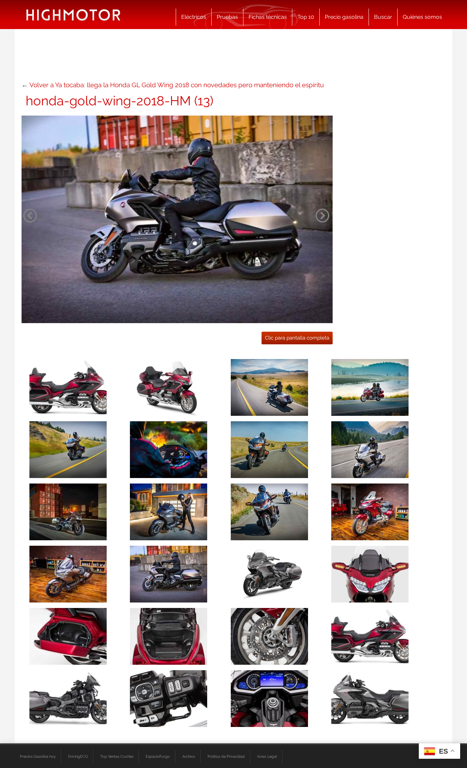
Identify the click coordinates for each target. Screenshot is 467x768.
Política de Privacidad (226, 756)
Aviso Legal (267, 756)
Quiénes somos (422, 17)
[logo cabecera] (73, 14)
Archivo (188, 756)
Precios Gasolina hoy (38, 756)
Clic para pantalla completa (297, 338)
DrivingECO (78, 756)
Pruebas (227, 17)
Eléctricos (193, 17)
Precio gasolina (344, 17)
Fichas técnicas (268, 17)
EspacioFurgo (158, 756)
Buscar (383, 17)
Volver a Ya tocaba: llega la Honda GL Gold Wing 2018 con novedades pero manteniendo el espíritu (176, 85)
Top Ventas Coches (116, 756)
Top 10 (305, 17)
